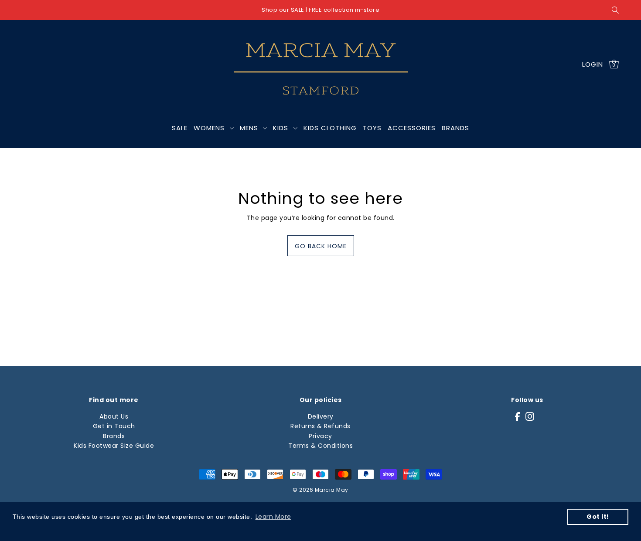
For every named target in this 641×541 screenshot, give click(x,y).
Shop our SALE (283, 10)
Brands (114, 436)
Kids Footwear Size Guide (114, 445)
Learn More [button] (273, 516)
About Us (113, 416)
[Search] (615, 10)
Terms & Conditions (320, 445)
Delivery (321, 416)
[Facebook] (517, 416)
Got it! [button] (597, 516)
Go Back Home (321, 246)
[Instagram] (529, 416)
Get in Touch (114, 426)
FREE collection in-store (344, 10)
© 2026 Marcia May (320, 490)
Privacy (320, 436)
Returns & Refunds (320, 426)
